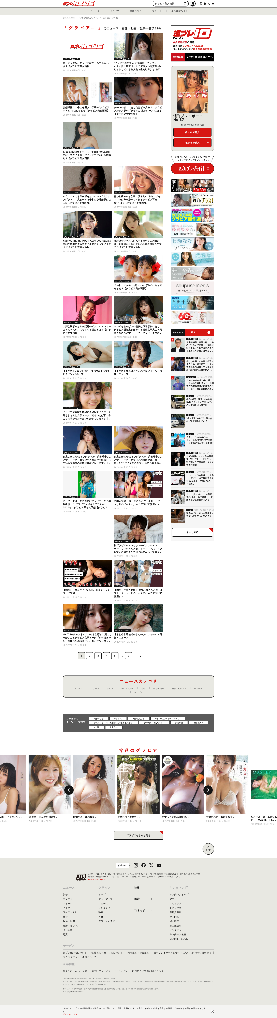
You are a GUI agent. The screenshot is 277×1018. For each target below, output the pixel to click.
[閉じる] (212, 1011)
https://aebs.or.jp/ (97, 879)
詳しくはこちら (70, 1014)
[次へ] (208, 790)
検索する (185, 3)
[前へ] (69, 790)
